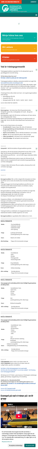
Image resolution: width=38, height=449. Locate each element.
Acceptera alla (30, 445)
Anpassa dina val (7, 441)
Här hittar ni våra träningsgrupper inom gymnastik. (14, 368)
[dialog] (19, 438)
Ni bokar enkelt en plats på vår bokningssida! (14, 78)
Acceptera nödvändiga (15, 445)
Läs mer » (3, 170)
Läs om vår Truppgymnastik (8, 388)
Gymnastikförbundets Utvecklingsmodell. (12, 83)
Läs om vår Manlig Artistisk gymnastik (11, 390)
